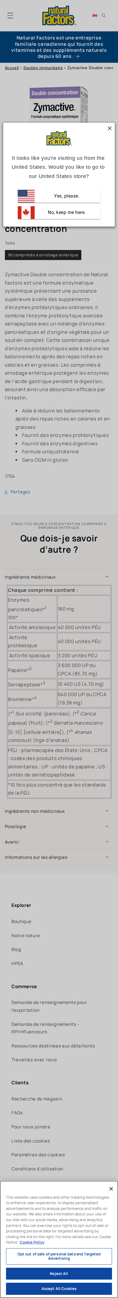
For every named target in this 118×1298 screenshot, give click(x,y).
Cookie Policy (32, 1242)
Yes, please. (66, 196)
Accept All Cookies (59, 1288)
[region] (59, 1239)
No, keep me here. (66, 212)
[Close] (111, 1189)
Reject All (59, 1273)
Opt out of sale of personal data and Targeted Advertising (59, 1256)
